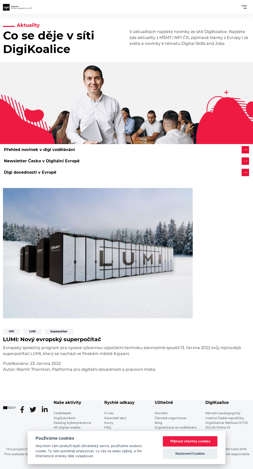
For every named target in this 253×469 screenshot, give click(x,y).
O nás (108, 413)
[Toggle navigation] (244, 7)
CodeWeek (62, 413)
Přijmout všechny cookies (190, 441)
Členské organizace (170, 418)
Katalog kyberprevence (72, 423)
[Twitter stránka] (35, 410)
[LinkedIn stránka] (45, 410)
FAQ (107, 427)
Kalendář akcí (115, 418)
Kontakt (161, 413)
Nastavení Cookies (190, 453)
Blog (158, 423)
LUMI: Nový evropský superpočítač (52, 339)
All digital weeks (67, 427)
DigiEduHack (64, 418)
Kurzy (108, 423)
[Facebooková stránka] (24, 410)
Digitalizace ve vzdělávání (176, 427)
